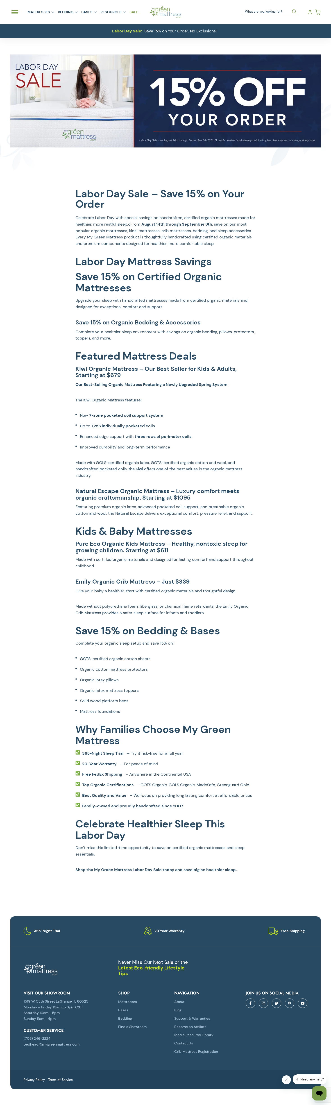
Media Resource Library (193, 1035)
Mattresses (38, 12)
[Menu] (14, 12)
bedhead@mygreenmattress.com (51, 1044)
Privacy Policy (34, 1079)
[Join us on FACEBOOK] (250, 1003)
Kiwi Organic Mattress (106, 369)
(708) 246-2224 (37, 1038)
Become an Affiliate (190, 1026)
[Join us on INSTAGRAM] (263, 1003)
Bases (87, 12)
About (179, 1001)
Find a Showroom (132, 1026)
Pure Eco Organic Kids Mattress (120, 544)
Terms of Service (60, 1079)
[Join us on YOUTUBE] (302, 1003)
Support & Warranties (192, 1018)
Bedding (65, 12)
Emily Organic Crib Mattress (115, 581)
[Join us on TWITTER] (276, 1003)
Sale (133, 12)
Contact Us (183, 1043)
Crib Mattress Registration (196, 1051)
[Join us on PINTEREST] (289, 1003)
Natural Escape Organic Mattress (122, 491)
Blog (177, 1010)
